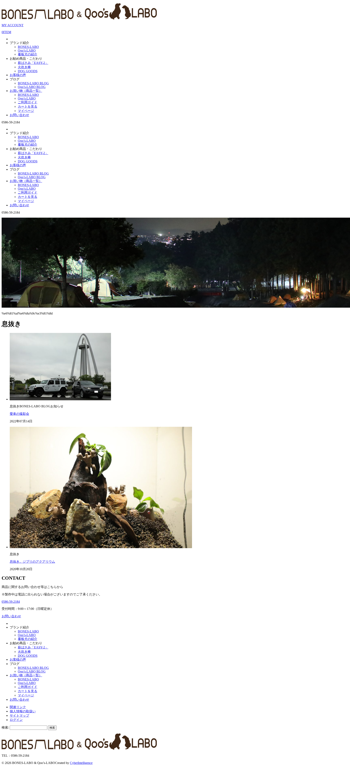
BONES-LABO (28, 47)
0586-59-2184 (11, 601)
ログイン (16, 719)
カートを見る (27, 106)
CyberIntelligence (81, 763)
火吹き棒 (24, 67)
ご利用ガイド (27, 102)
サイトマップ (19, 715)
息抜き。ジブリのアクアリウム (32, 561)
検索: (5, 727)
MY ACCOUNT (12, 25)
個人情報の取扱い (23, 711)
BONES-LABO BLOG (33, 83)
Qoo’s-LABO (27, 50)
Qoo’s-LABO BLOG (32, 87)
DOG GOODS (27, 71)
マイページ (26, 110)
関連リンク (18, 707)
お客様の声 (18, 75)
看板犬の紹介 (27, 54)
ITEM (6, 32)
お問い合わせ (19, 115)
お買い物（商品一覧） (26, 90)
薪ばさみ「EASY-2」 (33, 63)
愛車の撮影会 (19, 413)
